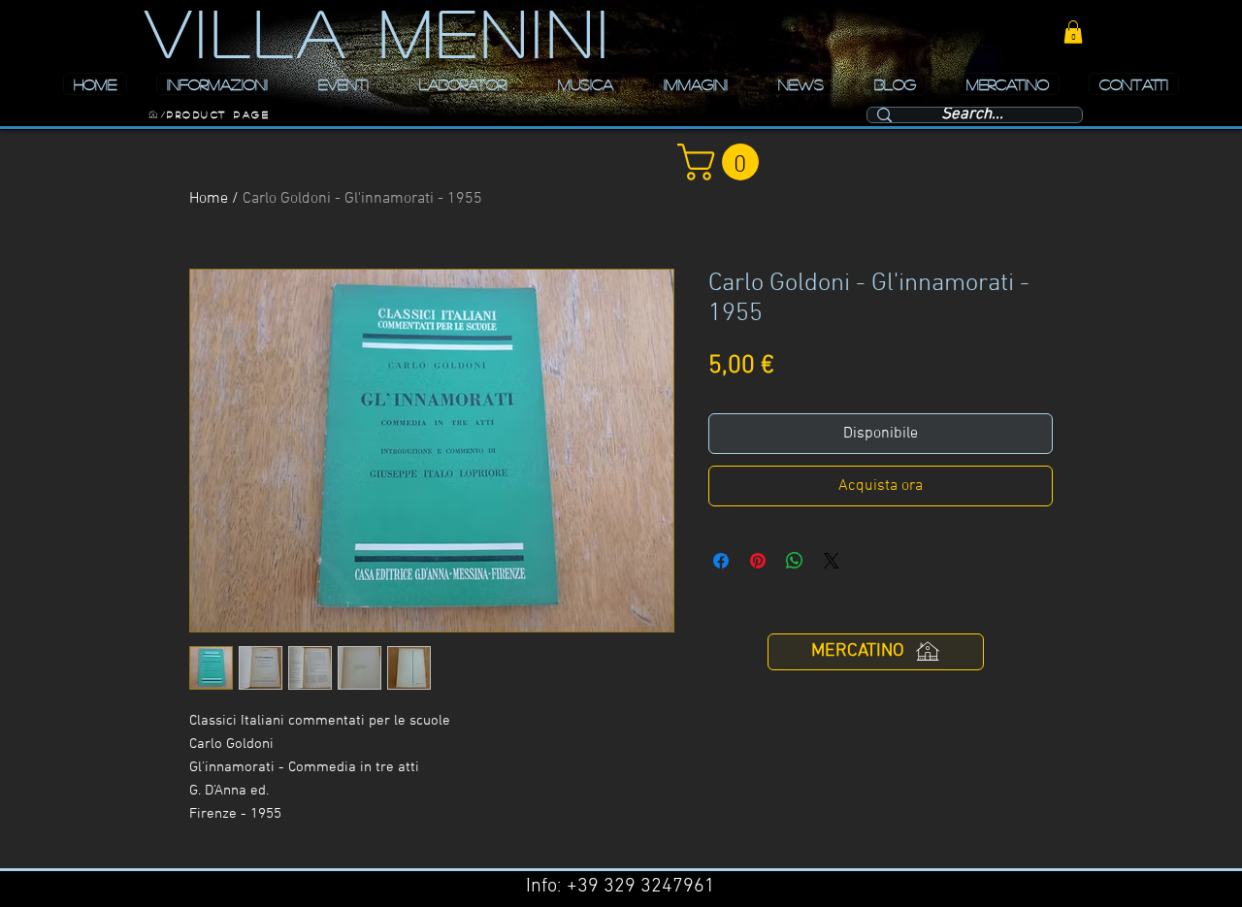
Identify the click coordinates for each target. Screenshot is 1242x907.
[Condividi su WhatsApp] (794, 560)
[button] (1073, 32)
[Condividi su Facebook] (721, 560)
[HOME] (153, 114)
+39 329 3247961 (641, 886)
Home (208, 199)
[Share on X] (831, 560)
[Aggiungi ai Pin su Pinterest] (757, 560)
